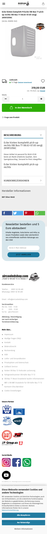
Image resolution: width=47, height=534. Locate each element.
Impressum (8, 334)
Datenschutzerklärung (10, 510)
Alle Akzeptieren (23, 515)
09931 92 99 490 (17, 289)
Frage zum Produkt (11, 117)
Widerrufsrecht (10, 346)
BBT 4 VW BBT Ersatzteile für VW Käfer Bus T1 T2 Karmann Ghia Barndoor (23, 385)
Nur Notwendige (23, 523)
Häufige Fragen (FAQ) (12, 338)
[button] (5, 99)
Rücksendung (9, 350)
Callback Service (11, 367)
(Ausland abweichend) (25, 82)
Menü (4, 3)
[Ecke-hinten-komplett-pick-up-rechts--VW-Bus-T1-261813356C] (23, 41)
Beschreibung (12, 135)
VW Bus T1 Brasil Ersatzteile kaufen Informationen (24, 379)
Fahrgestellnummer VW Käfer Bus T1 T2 (19, 375)
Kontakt (7, 342)
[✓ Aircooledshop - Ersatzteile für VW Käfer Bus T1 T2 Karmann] (23, 3)
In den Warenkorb (23, 107)
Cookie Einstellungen (12, 391)
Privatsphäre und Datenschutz (16, 363)
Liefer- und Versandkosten (15, 359)
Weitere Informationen (23, 529)
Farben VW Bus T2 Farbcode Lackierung (19, 371)
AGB (6, 355)
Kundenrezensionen (16, 180)
